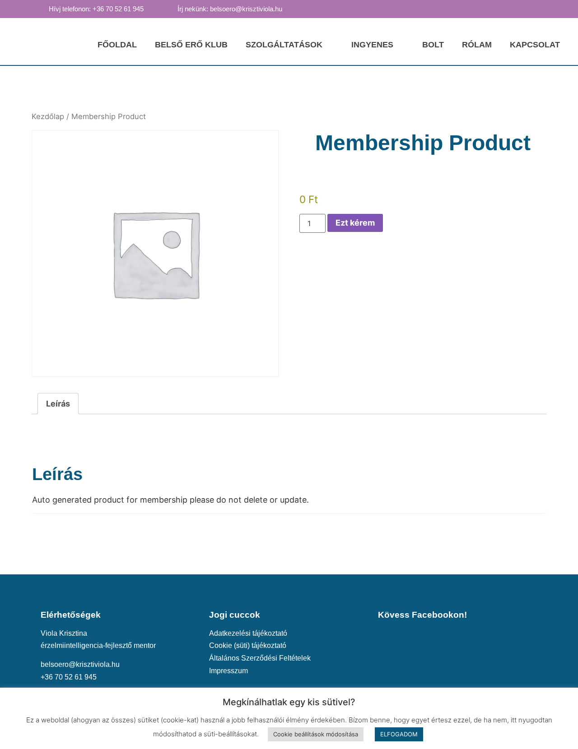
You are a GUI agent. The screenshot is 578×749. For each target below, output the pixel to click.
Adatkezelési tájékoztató (248, 633)
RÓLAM (477, 44)
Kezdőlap (48, 116)
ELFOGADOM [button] (399, 734)
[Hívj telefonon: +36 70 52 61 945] (40, 9)
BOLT (433, 44)
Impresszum (228, 670)
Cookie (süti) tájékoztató (247, 645)
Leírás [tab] (58, 403)
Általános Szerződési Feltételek (260, 658)
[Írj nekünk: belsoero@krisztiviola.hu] (169, 9)
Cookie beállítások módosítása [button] (315, 734)
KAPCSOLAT (535, 44)
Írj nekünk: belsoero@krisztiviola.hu (229, 9)
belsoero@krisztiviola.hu (80, 664)
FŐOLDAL (117, 44)
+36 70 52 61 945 (69, 677)
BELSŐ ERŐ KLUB (191, 44)
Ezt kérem (355, 222)
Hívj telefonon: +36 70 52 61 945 (96, 9)
